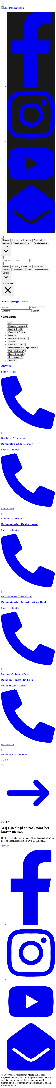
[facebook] (31, 86)
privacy (5, 846)
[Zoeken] (30, 260)
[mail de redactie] (31, 232)
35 (2, 765)
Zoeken (36, 311)
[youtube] (31, 184)
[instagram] (31, 141)
